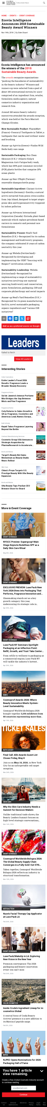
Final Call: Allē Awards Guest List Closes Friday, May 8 (20, 756)
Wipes (5, 1055)
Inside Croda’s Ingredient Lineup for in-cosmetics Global (23, 1009)
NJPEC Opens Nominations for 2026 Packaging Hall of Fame (22, 1061)
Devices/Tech (8, 909)
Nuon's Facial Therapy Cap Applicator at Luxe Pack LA (22, 915)
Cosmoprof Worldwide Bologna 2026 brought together (23, 713)
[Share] (10, 318)
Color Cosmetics (7, 377)
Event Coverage (27, 16)
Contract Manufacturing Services (13, 436)
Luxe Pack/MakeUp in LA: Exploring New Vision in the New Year (21, 958)
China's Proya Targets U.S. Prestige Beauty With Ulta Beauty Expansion (17, 473)
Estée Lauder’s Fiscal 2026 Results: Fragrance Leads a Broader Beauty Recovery (15, 383)
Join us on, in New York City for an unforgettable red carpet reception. (22, 765)
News (5, 695)
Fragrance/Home (7, 392)
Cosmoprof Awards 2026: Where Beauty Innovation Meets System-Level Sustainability (20, 703)
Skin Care (5, 467)
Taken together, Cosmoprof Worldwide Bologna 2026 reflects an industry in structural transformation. (22, 872)
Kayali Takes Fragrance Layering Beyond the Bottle (17, 427)
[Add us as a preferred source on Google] (28, 318)
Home (4, 16)
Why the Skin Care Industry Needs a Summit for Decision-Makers (21, 808)
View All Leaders (23, 359)
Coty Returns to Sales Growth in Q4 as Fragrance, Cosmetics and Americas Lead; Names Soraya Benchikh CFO (17, 414)
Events (13, 16)
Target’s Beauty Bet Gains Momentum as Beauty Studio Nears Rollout (15, 458)
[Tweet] (22, 318)
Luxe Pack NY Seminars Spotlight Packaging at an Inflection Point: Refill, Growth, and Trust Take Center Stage (22, 648)
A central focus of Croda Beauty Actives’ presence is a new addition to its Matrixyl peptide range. (22, 1018)
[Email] (4, 318)
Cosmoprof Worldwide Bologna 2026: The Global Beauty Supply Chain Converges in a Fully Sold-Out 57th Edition (22, 862)
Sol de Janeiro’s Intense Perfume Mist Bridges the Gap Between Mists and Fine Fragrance (17, 398)
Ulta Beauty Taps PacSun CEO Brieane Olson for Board (16, 487)
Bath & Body (6, 423)
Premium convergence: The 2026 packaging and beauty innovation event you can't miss (20, 966)
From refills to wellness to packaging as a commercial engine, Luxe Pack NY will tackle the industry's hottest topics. (23, 658)
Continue (23, 1094)
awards (9, 77)
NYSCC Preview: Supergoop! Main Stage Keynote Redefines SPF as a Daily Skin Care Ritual (21, 544)
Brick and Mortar (7, 452)
